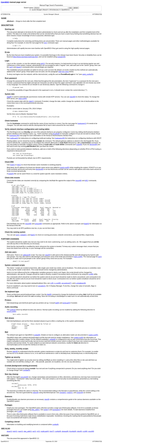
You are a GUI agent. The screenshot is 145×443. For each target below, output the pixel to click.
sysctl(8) (91, 431)
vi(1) (38, 431)
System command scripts (15, 265)
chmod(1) (62, 392)
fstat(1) (33, 235)
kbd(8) (49, 294)
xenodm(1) (42, 286)
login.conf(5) (78, 257)
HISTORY (5, 435)
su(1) (11, 67)
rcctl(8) (91, 274)
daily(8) (15, 351)
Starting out (9, 29)
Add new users (63, 71)
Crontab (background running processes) (21, 366)
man (70, 7)
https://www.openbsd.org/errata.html (25, 57)
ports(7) (46, 410)
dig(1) (19, 165)
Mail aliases (9, 318)
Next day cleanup (11, 374)
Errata (7, 52)
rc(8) (51, 283)
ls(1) (45, 43)
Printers (8, 300)
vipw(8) (47, 255)
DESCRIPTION (7, 25)
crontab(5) (26, 370)
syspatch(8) (61, 57)
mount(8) (78, 180)
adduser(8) (27, 255)
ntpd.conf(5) (22, 98)
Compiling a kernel (12, 422)
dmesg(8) (65, 431)
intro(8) (46, 399)
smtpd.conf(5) (78, 337)
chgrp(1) (70, 392)
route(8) (79, 144)
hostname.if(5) (14, 135)
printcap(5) (66, 303)
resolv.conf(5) (64, 167)
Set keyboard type (12, 292)
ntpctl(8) (72, 97)
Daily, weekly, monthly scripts (16, 349)
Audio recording (11, 307)
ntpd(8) (9, 97)
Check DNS (9, 162)
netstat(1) (23, 235)
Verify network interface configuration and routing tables (27, 129)
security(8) (24, 377)
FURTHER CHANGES (10, 239)
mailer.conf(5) (93, 335)
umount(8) (38, 224)
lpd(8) (57, 303)
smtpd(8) (37, 335)
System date (9, 94)
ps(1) (17, 235)
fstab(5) (86, 224)
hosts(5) (11, 174)
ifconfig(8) (56, 134)
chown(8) (80, 392)
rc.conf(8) (57, 283)
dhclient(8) (93, 144)
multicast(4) (14, 138)
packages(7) (56, 410)
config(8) (55, 424)
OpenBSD (5, 2)
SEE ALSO (5, 428)
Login (7, 61)
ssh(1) (43, 63)
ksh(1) (15, 431)
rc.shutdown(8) (80, 283)
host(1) (12, 165)
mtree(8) (36, 392)
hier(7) (52, 431)
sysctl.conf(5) (11, 311)
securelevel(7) (67, 283)
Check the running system (15, 232)
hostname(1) (82, 123)
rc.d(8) (19, 411)
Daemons (8, 396)
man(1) (20, 431)
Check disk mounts (12, 178)
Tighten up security (12, 357)
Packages (8, 405)
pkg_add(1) (36, 410)
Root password (11, 78)
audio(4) (13, 310)
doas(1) (19, 67)
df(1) (86, 180)
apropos (76, 7)
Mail (6, 332)
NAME (3, 18)
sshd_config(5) (87, 74)
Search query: (29, 7)
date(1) (31, 101)
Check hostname (11, 121)
